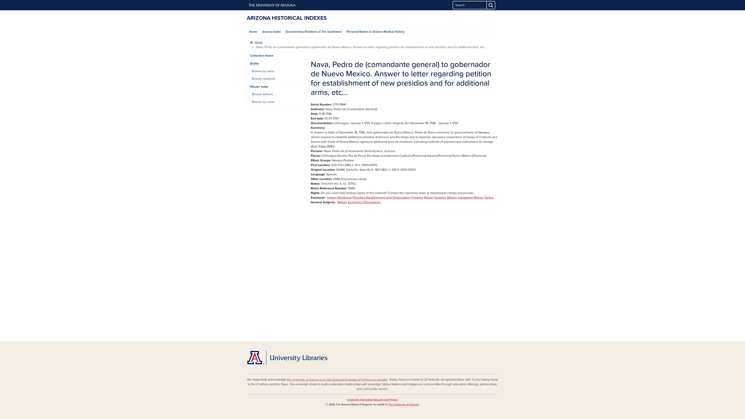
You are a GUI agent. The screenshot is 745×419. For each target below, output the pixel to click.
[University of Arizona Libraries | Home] (287, 357)
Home (253, 32)
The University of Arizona (403, 404)
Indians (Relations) (339, 198)
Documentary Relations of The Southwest (314, 32)
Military (342, 202)
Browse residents (263, 79)
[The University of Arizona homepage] (272, 5)
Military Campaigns (460, 198)
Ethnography (372, 202)
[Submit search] (491, 5)
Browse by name (263, 71)
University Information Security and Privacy (372, 399)
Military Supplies (435, 198)
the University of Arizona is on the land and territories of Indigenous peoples (337, 380)
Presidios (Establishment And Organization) (382, 198)
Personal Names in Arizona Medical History (376, 32)
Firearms (417, 198)
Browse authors (262, 94)
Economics (355, 202)
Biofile (254, 64)
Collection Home (261, 56)
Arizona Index (271, 32)
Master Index (259, 87)
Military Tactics (483, 198)
